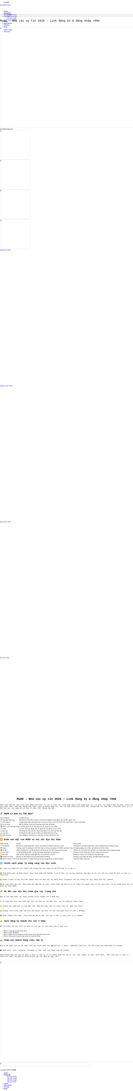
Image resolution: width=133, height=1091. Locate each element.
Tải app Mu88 (11, 1081)
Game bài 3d (8, 23)
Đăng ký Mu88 (12, 1076)
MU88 (6, 11)
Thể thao (6, 25)
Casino (6, 1083)
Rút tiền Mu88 (11, 18)
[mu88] (5, 5)
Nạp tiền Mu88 (12, 16)
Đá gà (5, 27)
